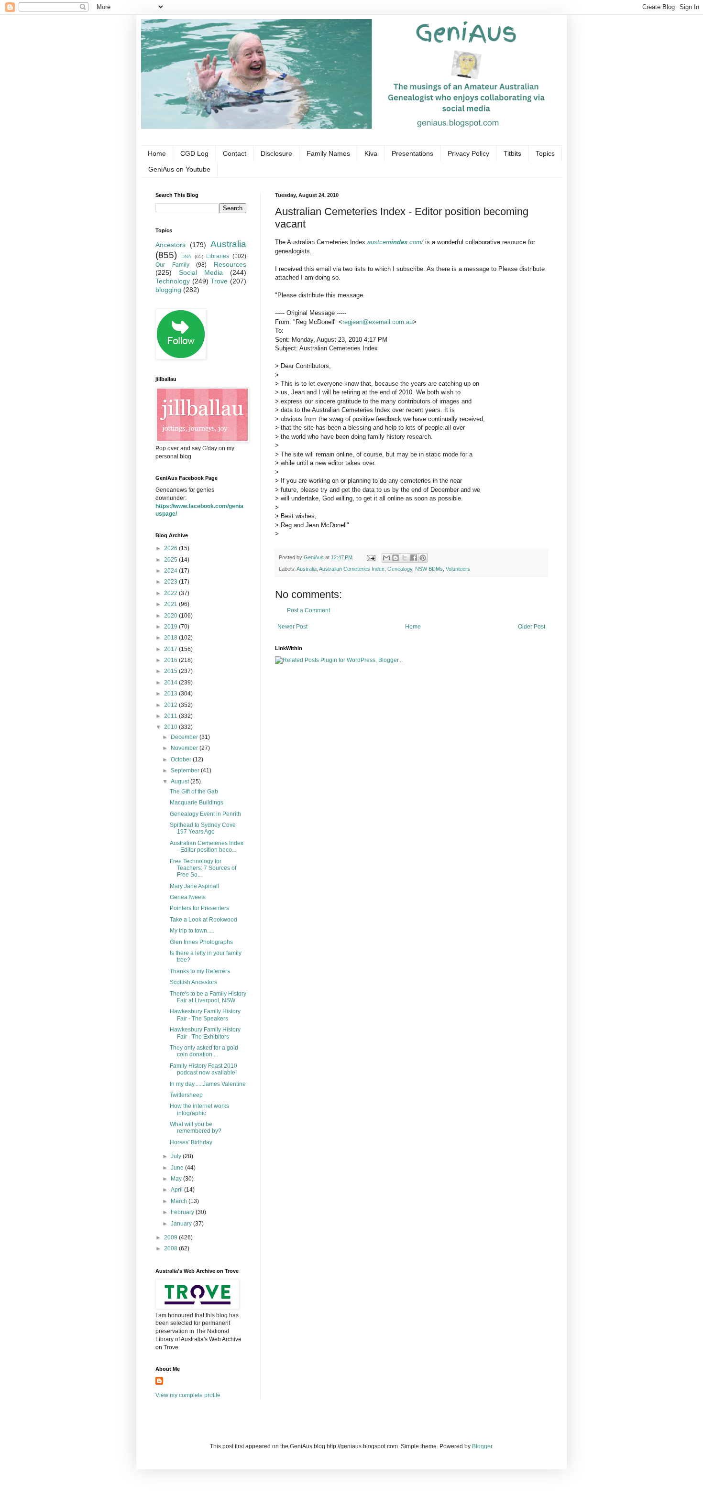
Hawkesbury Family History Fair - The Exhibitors (205, 1033)
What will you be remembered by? (195, 1127)
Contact (234, 153)
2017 (171, 649)
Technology (172, 281)
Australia (307, 569)
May (177, 1178)
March (179, 1201)
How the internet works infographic (199, 1109)
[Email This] (386, 558)
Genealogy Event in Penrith (205, 814)
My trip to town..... (192, 930)
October (182, 759)
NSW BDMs (429, 569)
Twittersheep (186, 1095)
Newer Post (292, 626)
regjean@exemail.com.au (377, 321)
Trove (219, 281)
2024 (171, 570)
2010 (171, 727)
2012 (171, 705)
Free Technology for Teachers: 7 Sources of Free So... (203, 868)
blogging (168, 289)
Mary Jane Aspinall (194, 886)
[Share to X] (404, 558)
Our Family (172, 264)
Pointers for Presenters (199, 908)
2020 (171, 615)
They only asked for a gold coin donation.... (204, 1051)
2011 (171, 716)
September (186, 770)
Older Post (531, 626)
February (183, 1212)
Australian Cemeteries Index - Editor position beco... (206, 846)
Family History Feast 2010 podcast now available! (203, 1069)
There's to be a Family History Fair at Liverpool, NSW (208, 997)
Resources (230, 264)
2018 (171, 637)
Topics (545, 153)
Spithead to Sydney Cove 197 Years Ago (203, 828)
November (185, 748)
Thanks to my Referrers (200, 971)
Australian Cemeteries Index (351, 569)
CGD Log (194, 153)
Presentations (412, 153)
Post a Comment (308, 610)
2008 (171, 1248)
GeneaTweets (188, 897)
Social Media (201, 272)
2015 (171, 671)
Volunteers (458, 569)
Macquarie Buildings (196, 802)
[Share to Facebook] (413, 558)
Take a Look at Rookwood (203, 919)
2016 (171, 660)
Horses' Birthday (191, 1142)
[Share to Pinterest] (423, 558)
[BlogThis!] (395, 558)
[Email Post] (370, 557)
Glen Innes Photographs (201, 942)
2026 (171, 548)
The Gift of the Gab (194, 791)
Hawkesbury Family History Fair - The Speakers (205, 1014)
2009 (171, 1237)
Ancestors (170, 245)
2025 (171, 559)
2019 (171, 626)
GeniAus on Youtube (179, 169)
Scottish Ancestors (193, 982)
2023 (171, 581)
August (180, 781)
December (185, 737)
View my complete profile (187, 1395)
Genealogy (399, 569)
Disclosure (276, 153)
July (177, 1156)
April (177, 1189)
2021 (171, 604)
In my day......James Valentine (208, 1084)
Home (157, 153)
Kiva (370, 153)
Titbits (512, 153)
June (178, 1167)
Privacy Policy (468, 153)
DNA (186, 256)
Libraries (217, 256)
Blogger (482, 1446)
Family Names (328, 153)
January (182, 1223)
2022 (171, 593)
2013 (171, 693)
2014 (171, 682)
